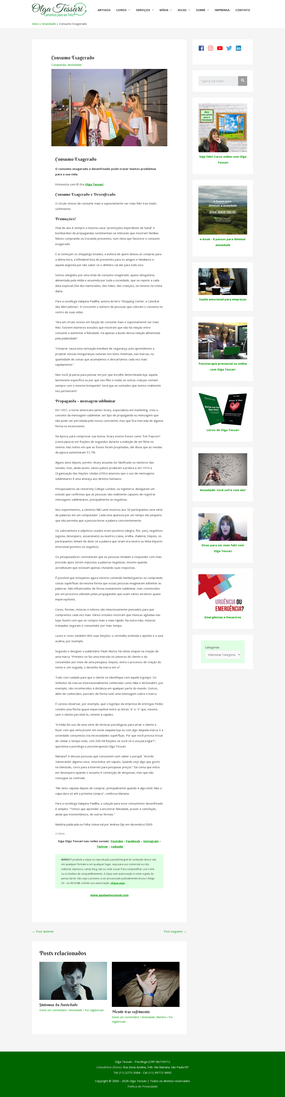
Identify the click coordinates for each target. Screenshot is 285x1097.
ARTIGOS (104, 10)
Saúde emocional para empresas (222, 299)
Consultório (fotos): (109, 1067)
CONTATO (242, 10)
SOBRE (200, 10)
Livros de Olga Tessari (223, 430)
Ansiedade (75, 65)
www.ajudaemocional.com (109, 895)
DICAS (182, 10)
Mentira (161, 1017)
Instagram (151, 841)
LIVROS (121, 10)
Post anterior (43, 931)
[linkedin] (240, 48)
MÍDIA (164, 10)
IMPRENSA (222, 10)
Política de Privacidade (143, 1086)
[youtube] (221, 48)
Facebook (133, 841)
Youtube (116, 841)
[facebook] (202, 48)
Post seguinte (175, 931)
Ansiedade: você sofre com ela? (223, 490)
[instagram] (212, 48)
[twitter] (230, 48)
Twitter (102, 846)
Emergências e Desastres (223, 617)
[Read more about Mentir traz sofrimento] (146, 984)
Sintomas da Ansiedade (58, 1004)
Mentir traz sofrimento (131, 1011)
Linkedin (117, 846)
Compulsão (58, 65)
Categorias (212, 647)
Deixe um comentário (53, 1010)
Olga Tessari (94, 184)
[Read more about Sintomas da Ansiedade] (73, 980)
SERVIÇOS (143, 10)
